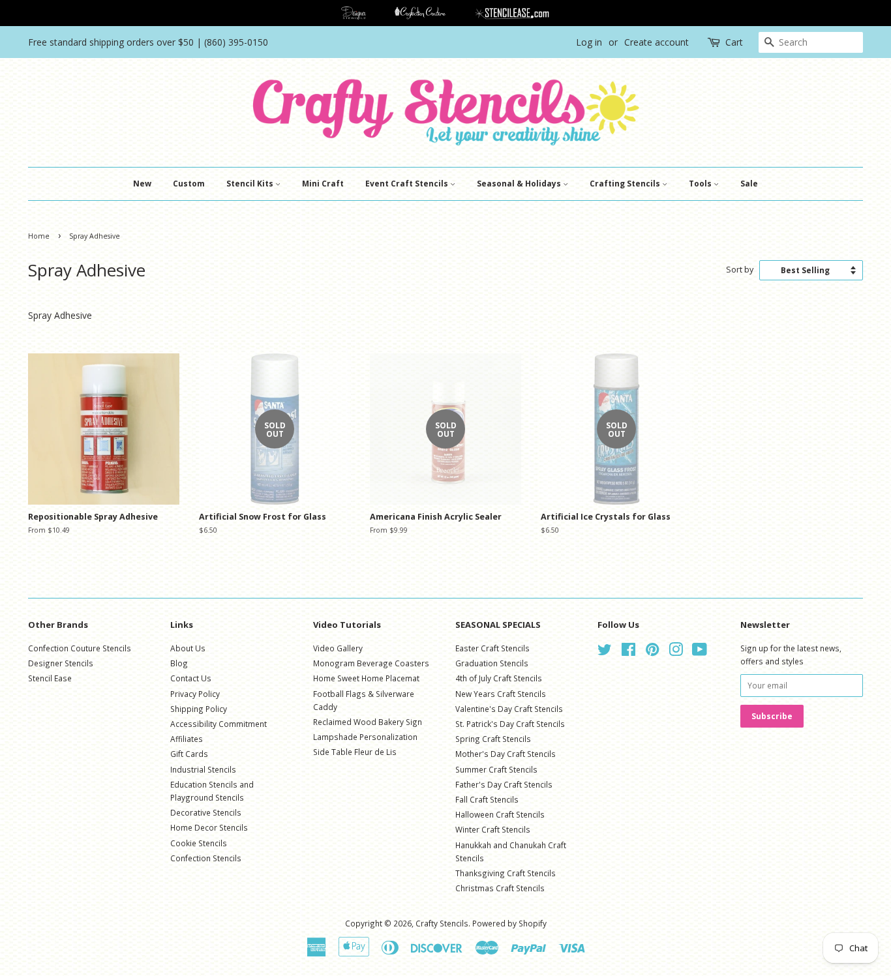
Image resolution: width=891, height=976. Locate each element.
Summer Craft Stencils (496, 769)
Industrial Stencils (203, 769)
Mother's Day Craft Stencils (505, 753)
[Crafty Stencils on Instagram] (676, 652)
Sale (749, 183)
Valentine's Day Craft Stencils (509, 708)
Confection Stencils (205, 858)
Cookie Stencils (198, 843)
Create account (656, 42)
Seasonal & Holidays (520, 183)
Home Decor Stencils (209, 827)
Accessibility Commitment (218, 723)
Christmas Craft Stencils (500, 888)
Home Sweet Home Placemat (366, 678)
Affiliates (186, 738)
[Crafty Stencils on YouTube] (699, 652)
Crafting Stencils (626, 183)
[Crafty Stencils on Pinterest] (652, 652)
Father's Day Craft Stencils (503, 784)
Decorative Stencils (205, 812)
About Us (187, 648)
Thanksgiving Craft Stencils (505, 873)
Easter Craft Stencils (492, 648)
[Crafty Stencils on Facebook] (628, 652)
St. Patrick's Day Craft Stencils (510, 723)
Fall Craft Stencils (487, 799)
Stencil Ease (50, 678)
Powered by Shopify (509, 923)
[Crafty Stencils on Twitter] (604, 652)
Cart (734, 42)
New (142, 183)
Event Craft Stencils (407, 183)
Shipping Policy (198, 708)
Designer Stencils (60, 663)
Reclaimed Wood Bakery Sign (367, 722)
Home (39, 236)
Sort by (739, 269)
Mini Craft (323, 183)
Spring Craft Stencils (493, 738)
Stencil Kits (250, 183)
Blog (179, 663)
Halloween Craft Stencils (500, 814)
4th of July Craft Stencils (498, 678)
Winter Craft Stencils (492, 829)
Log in (589, 42)
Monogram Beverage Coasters (371, 663)
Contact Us (190, 678)
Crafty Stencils (441, 923)
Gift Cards (189, 753)
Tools (701, 183)
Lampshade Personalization (365, 737)
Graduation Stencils (491, 663)
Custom (189, 183)
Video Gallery (338, 648)
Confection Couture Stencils (79, 648)
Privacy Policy (195, 693)
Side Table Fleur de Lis (355, 752)
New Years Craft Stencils (500, 693)
